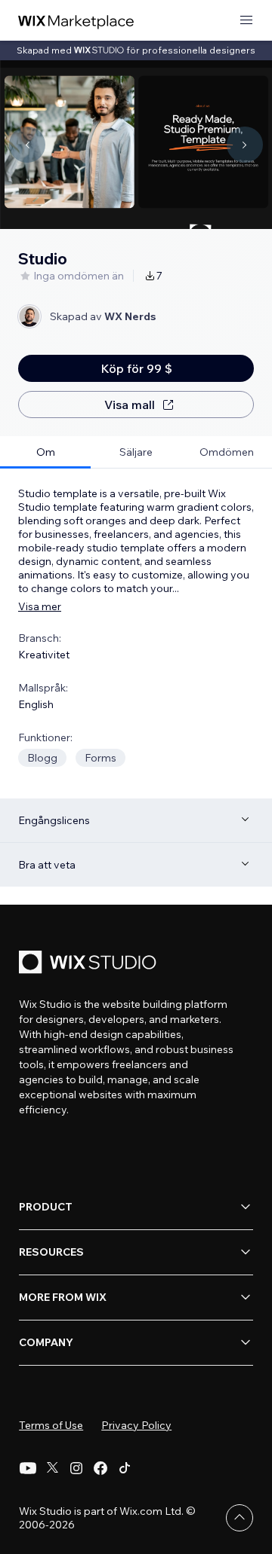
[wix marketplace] (76, 20)
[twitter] (52, 1468)
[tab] (45, 452)
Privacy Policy (136, 1425)
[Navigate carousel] (27, 145)
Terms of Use (51, 1425)
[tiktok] (125, 1468)
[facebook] (100, 1468)
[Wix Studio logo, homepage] (90, 964)
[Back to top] (239, 1517)
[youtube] (28, 1468)
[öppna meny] (246, 21)
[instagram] (76, 1468)
